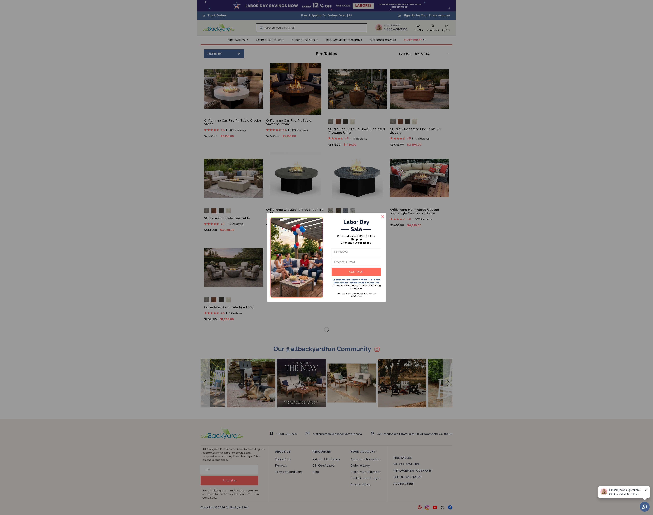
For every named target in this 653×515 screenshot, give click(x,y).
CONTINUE (356, 271)
